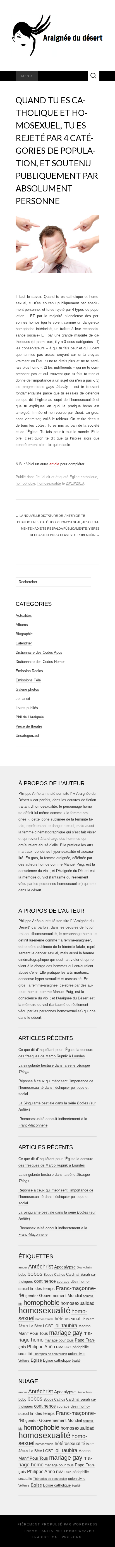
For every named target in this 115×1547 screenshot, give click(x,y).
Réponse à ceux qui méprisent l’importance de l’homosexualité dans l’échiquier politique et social (55, 1087)
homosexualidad (77, 1303)
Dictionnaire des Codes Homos (41, 662)
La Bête (35, 1326)
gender (31, 1296)
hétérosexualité (70, 1318)
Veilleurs (24, 1360)
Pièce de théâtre (29, 726)
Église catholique (83, 477)
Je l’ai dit (43, 477)
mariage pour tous (59, 1340)
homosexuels (44, 1319)
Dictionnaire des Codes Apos (39, 652)
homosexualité (49, 483)
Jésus (23, 1326)
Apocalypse (65, 1267)
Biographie (24, 634)
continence (45, 1281)
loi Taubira (65, 1325)
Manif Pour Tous (33, 1333)
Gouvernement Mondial (60, 1295)
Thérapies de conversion (50, 1354)
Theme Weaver (79, 1530)
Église (36, 1360)
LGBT (48, 1326)
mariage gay (65, 1332)
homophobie (25, 483)
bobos (34, 1274)
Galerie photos (27, 689)
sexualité (25, 1354)
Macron (84, 1326)
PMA (59, 1347)
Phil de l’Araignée (30, 717)
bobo (22, 1274)
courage (63, 1281)
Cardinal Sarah (78, 1274)
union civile (76, 1354)
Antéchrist (40, 1266)
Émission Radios (29, 671)
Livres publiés (27, 708)
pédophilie (81, 1347)
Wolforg (72, 1537)
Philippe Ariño (41, 1346)
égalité (76, 1360)
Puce (67, 1347)
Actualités (24, 615)
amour (22, 1267)
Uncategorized (27, 735)
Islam (90, 1319)
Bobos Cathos (54, 1275)
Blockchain (84, 1267)
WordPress (85, 1524)
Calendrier (24, 643)
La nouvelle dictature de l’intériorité (50, 515)
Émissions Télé (28, 680)
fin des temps (42, 1288)
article (54, 464)
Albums (22, 625)
